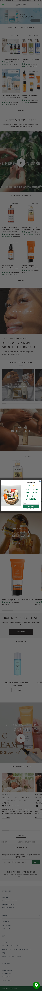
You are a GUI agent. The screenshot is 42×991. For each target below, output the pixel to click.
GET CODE (31, 506)
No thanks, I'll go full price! (31, 508)
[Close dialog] (40, 481)
